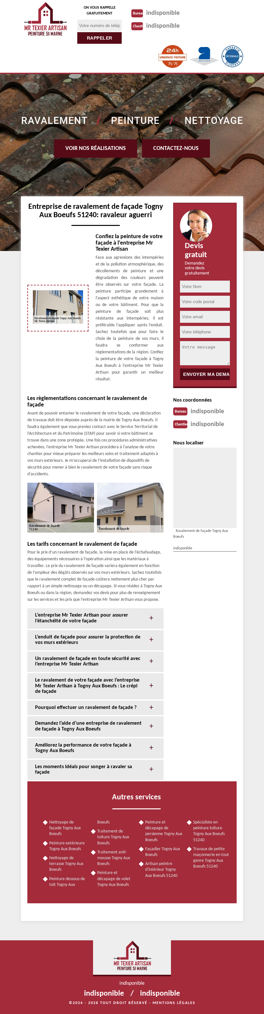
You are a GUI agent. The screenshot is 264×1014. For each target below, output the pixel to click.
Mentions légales (174, 1003)
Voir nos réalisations (95, 148)
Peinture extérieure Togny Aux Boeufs (67, 846)
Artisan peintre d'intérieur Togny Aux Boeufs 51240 (161, 869)
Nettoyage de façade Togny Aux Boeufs (65, 828)
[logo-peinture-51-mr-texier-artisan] (45, 21)
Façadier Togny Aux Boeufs (162, 852)
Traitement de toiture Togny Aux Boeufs (113, 837)
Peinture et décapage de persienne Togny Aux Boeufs (163, 831)
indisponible (163, 13)
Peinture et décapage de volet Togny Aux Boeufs (113, 878)
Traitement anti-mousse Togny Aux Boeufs (113, 858)
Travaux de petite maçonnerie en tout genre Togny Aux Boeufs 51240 (211, 858)
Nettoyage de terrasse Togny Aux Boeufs (66, 864)
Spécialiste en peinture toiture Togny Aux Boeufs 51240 (209, 831)
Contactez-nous (176, 148)
